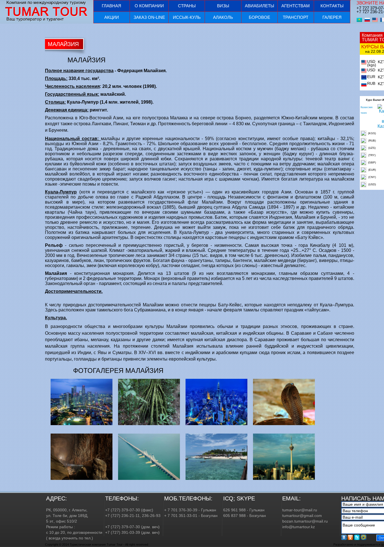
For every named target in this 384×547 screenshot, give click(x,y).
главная (111, 5)
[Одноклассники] (350, 537)
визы (223, 5)
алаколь (223, 17)
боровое (259, 17)
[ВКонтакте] (344, 537)
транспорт (295, 17)
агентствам (295, 5)
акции (111, 17)
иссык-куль (187, 17)
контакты (332, 5)
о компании (149, 5)
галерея (332, 17)
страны (187, 5)
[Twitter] (357, 537)
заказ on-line (149, 17)
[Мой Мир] (363, 537)
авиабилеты (259, 5)
